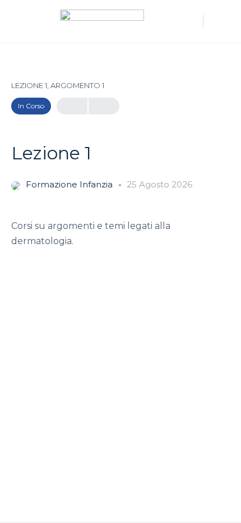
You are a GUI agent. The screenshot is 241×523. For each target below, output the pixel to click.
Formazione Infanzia (70, 184)
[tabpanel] (120, 233)
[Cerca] (188, 21)
